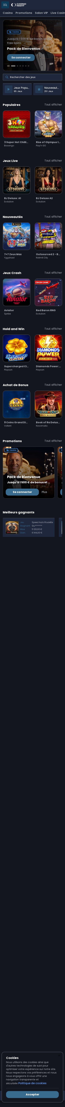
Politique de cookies (32, 1083)
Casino (8, 13)
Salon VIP (41, 13)
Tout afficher (53, 105)
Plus (44, 492)
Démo (16, 136)
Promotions (24, 13)
